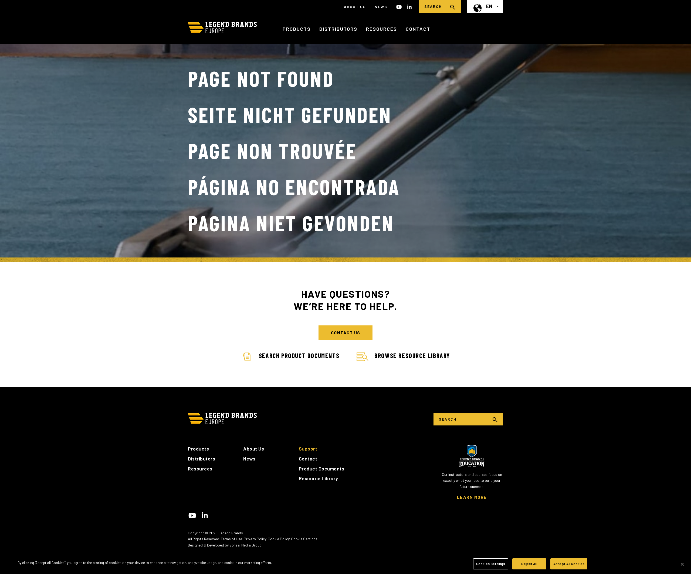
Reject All (529, 564)
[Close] (682, 564)
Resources (381, 29)
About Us (355, 6)
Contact (418, 29)
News (381, 6)
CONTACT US (345, 332)
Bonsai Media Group (245, 545)
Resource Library (318, 478)
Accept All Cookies (568, 564)
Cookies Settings (490, 564)
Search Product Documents (299, 355)
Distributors (338, 29)
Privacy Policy (255, 539)
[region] (345, 564)
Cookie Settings (304, 539)
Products (297, 29)
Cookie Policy (278, 539)
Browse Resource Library (412, 355)
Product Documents (321, 469)
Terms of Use (231, 539)
